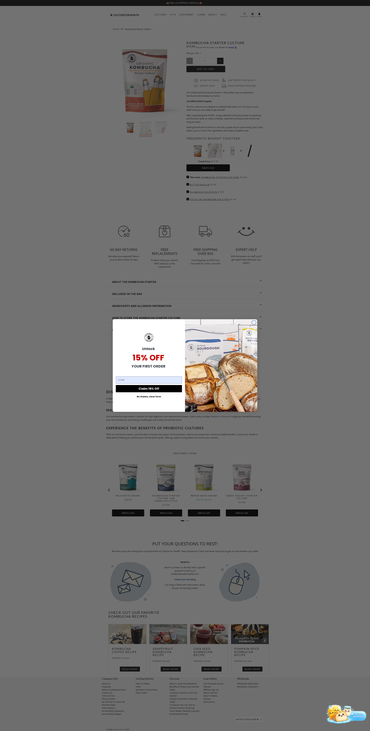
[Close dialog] (254, 322)
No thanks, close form (149, 396)
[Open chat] (345, 713)
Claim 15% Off (149, 389)
